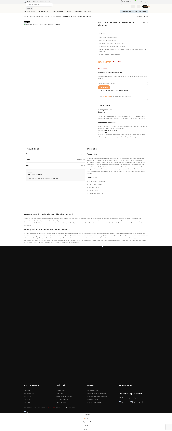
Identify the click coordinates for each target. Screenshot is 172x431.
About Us (27, 390)
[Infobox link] (86, 6)
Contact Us (27, 396)
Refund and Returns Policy (64, 396)
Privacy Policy (60, 393)
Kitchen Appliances (36, 16)
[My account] (138, 6)
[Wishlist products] (133, 6)
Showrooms (28, 399)
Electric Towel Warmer (94, 402)
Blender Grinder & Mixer (53, 16)
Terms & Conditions (62, 399)
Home (26, 16)
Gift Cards (27, 402)
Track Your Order (61, 402)
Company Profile (29, 393)
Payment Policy (60, 390)
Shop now (54, 178)
